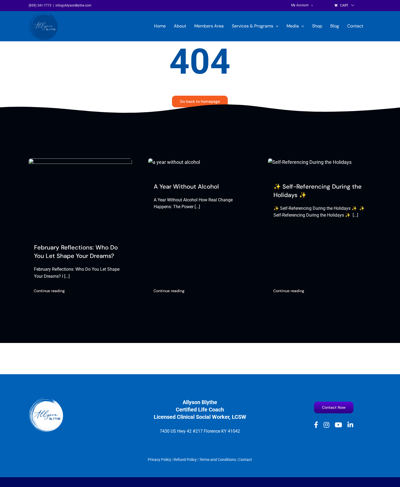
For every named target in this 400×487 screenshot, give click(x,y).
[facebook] (316, 425)
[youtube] (338, 425)
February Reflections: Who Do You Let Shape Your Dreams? (76, 252)
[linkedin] (350, 425)
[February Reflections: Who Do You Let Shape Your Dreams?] (80, 162)
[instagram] (326, 425)
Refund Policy (185, 459)
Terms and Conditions (217, 459)
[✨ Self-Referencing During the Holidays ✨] (310, 162)
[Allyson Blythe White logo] (46, 399)
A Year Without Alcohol (186, 187)
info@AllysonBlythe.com (73, 5)
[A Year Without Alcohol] (174, 162)
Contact (245, 459)
